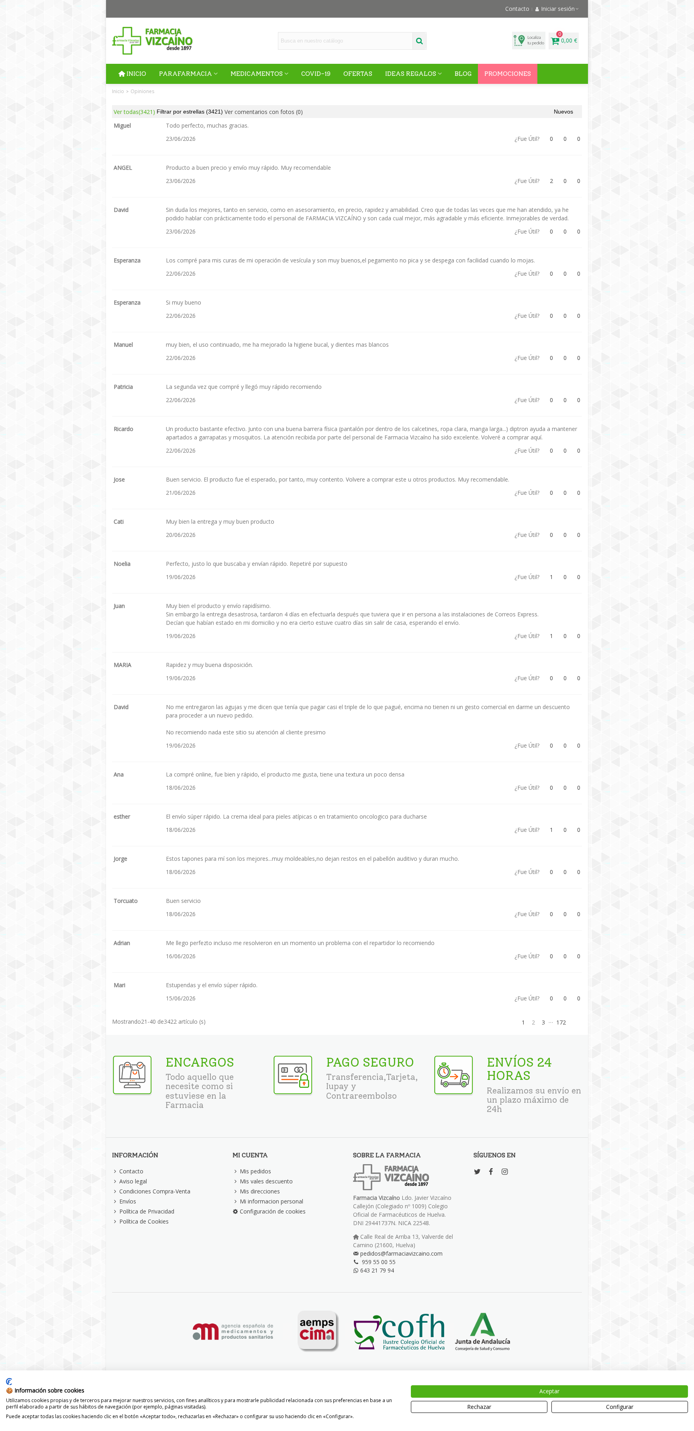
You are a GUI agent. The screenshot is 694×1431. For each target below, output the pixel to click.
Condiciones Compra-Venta (154, 1191)
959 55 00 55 (379, 1262)
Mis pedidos (255, 1171)
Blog (463, 73)
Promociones (507, 73)
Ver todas (134, 112)
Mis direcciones (260, 1191)
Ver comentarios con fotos (264, 112)
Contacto (131, 1171)
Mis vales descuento (266, 1181)
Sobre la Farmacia (387, 1155)
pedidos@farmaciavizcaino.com (401, 1253)
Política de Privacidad (146, 1211)
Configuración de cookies (273, 1211)
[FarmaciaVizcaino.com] (152, 41)
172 (561, 1022)
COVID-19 (316, 73)
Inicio (136, 73)
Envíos (127, 1201)
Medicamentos (257, 73)
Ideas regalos (410, 73)
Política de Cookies (144, 1221)
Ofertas (357, 73)
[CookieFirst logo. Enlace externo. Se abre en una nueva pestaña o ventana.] (9, 1381)
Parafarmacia (185, 73)
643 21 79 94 (377, 1270)
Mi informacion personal (271, 1201)
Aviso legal (133, 1181)
